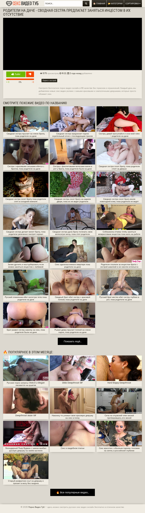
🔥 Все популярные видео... (72, 492)
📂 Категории (115, 3)
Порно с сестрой (49, 80)
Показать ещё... (73, 341)
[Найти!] (86, 3)
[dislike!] (30, 74)
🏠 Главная (99, 3)
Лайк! (17, 74)
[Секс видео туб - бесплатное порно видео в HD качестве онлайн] (22, 3)
